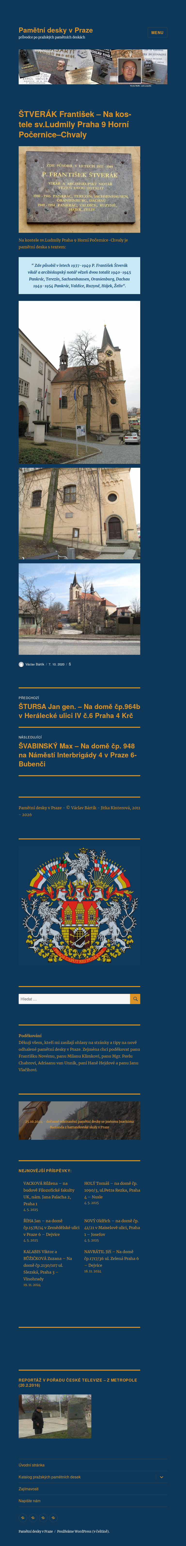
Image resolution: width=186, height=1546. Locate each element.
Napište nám (29, 1500)
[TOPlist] (29, 1341)
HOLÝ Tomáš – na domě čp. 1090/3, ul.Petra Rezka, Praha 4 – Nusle (112, 1190)
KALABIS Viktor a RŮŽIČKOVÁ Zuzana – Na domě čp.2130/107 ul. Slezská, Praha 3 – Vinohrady (47, 1265)
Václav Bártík (34, 664)
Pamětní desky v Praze (56, 30)
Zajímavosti (29, 1489)
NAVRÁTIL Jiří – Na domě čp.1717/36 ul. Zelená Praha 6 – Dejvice (111, 1258)
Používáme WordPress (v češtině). (83, 1531)
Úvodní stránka (32, 1465)
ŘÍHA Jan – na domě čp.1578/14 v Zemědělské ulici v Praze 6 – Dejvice (51, 1227)
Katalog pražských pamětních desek (50, 1477)
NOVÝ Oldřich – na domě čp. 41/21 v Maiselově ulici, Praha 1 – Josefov (112, 1227)
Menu (157, 32)
